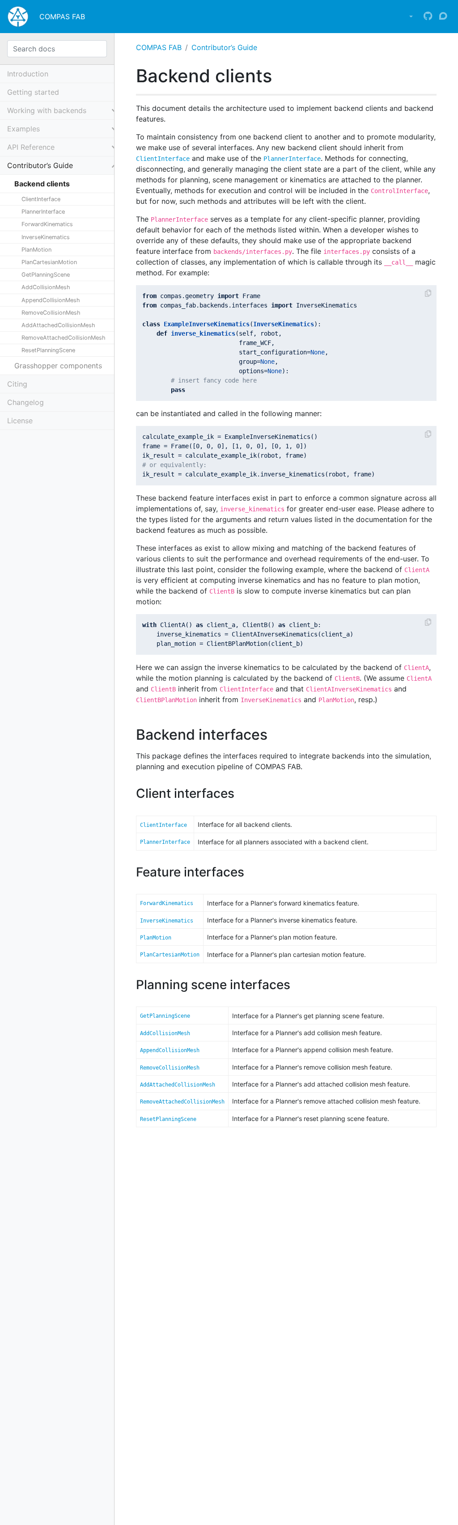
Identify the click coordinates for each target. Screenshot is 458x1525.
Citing (17, 383)
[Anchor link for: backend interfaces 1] (274, 733)
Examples (23, 128)
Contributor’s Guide (224, 47)
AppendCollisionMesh (50, 300)
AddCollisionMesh (45, 287)
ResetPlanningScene (48, 350)
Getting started (33, 92)
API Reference (31, 147)
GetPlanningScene (45, 274)
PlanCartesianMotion (49, 262)
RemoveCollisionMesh (51, 312)
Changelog (25, 402)
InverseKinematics (45, 237)
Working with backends (46, 110)
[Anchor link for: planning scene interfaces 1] (296, 983)
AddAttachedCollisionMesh (58, 325)
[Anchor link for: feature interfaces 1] (250, 871)
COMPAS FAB (62, 16)
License (20, 420)
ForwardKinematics (47, 224)
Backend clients (42, 183)
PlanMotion (36, 249)
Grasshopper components (58, 365)
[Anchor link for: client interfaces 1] (240, 792)
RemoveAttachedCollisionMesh (63, 337)
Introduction (27, 73)
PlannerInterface (43, 211)
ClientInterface (40, 199)
